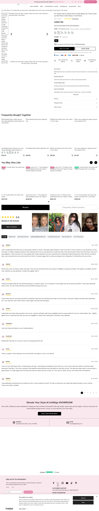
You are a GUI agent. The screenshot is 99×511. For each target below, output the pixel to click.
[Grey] (18, 152)
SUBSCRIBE (28, 492)
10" (56, 40)
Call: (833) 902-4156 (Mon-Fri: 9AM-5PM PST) (65, 490)
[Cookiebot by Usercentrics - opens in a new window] (9, 509)
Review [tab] (25, 207)
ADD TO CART (64, 49)
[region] (29, 39)
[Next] (47, 34)
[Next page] (96, 393)
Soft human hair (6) (23, 236)
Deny (83, 502)
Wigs (41, 6)
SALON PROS (72, 6)
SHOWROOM (63, 6)
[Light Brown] (10, 152)
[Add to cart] (24, 155)
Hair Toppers (34, 6)
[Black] (2, 152)
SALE (79, 6)
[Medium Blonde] (15, 152)
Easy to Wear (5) (66, 236)
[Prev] (11, 34)
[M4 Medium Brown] (8, 152)
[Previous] (91, 162)
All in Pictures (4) (78, 236)
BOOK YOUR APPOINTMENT (49, 413)
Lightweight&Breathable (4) (38, 236)
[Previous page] (79, 393)
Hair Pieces (7, 10)
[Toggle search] (72, 2)
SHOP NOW (85, 49)
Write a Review (11, 227)
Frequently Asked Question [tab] (73, 207)
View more (75, 94)
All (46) (4, 236)
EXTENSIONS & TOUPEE (51, 6)
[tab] (48, 201)
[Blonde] (13, 152)
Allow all (83, 498)
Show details (22, 508)
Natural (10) (12, 236)
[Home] (2, 10)
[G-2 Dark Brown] (5, 152)
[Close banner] (96, 496)
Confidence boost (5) (54, 236)
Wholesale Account (90, 2)
